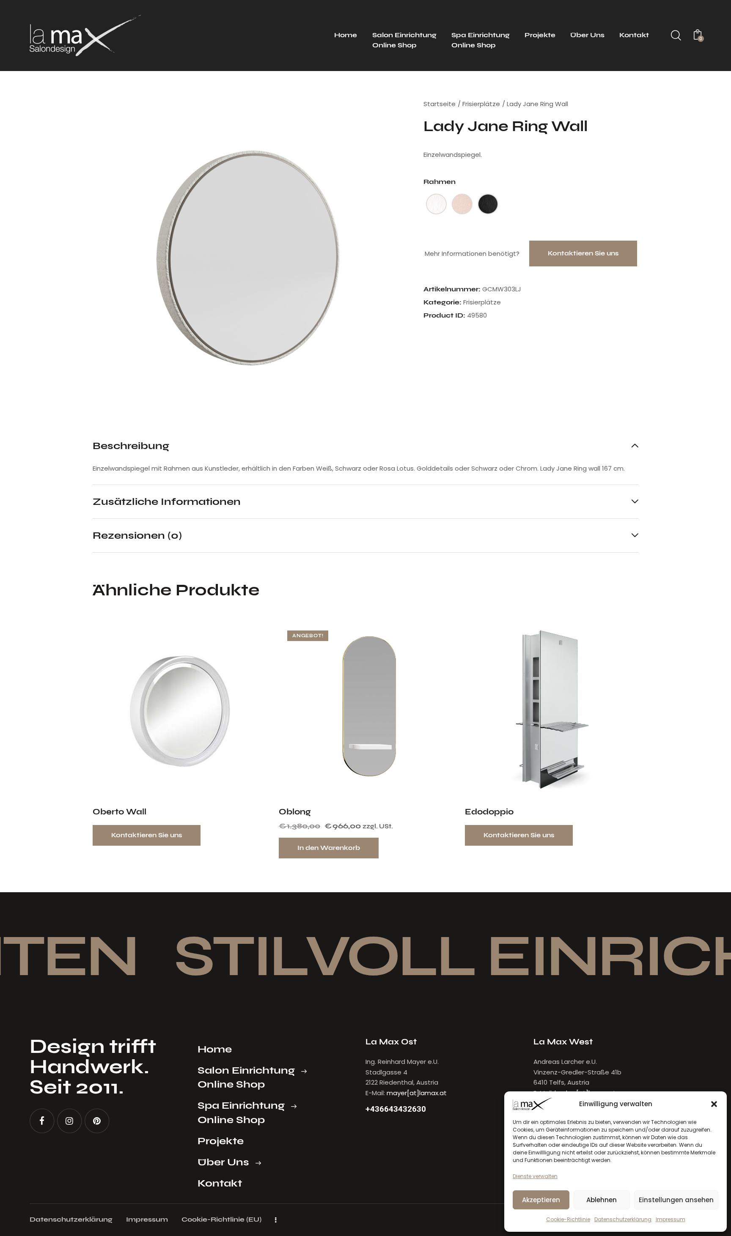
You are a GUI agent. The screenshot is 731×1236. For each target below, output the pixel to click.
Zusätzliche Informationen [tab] (167, 501)
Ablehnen (601, 1199)
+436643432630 (396, 1109)
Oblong (295, 812)
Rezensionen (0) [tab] (137, 535)
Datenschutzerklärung (622, 1219)
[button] (714, 1104)
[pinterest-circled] (97, 1120)
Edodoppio (489, 812)
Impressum (670, 1219)
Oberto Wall (119, 812)
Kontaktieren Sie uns (583, 253)
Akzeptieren (541, 1199)
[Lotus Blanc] (436, 204)
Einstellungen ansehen (676, 1199)
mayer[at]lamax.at (417, 1092)
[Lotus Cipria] (462, 204)
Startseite (439, 103)
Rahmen (439, 182)
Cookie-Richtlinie (568, 1219)
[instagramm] (69, 1120)
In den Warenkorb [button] (328, 848)
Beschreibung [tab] (131, 446)
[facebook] (42, 1120)
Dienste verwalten (535, 1176)
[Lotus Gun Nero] (488, 204)
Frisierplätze (481, 103)
